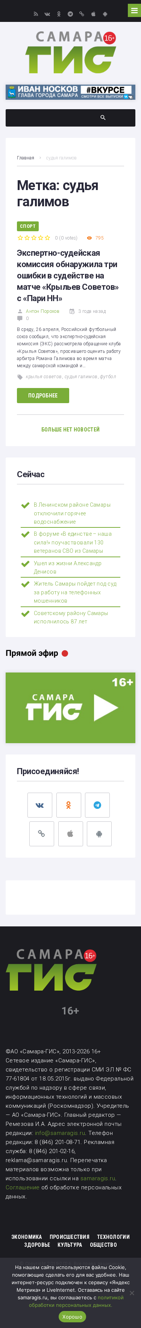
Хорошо (72, 1317)
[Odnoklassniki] (59, 14)
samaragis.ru (97, 1178)
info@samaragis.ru (60, 1133)
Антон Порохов (42, 311)
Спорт (28, 226)
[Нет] (131, 1293)
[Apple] (93, 14)
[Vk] (47, 14)
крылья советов (44, 376)
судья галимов (81, 376)
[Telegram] (70, 14)
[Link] (82, 14)
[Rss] (36, 14)
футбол (108, 376)
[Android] (105, 14)
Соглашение (23, 1187)
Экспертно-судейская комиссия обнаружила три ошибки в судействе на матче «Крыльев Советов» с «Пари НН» (68, 275)
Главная (25, 158)
